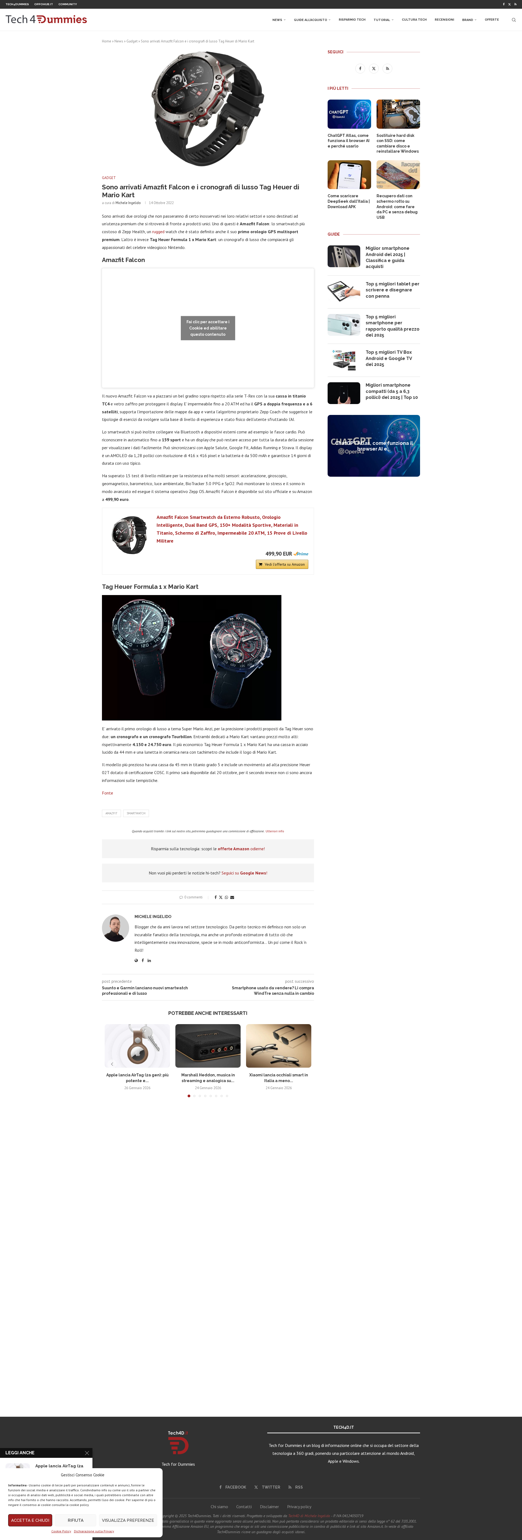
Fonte (107, 793)
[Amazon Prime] (300, 554)
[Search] (514, 20)
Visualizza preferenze (128, 1520)
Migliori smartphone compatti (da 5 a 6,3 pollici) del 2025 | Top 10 (392, 391)
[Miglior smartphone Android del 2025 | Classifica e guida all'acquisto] (344, 256)
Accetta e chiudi (30, 1520)
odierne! (241, 848)
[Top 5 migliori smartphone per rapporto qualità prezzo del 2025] (344, 325)
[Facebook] (504, 4)
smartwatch (136, 813)
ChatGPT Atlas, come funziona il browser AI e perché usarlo (348, 140)
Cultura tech (414, 19)
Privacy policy (299, 1506)
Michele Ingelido (128, 203)
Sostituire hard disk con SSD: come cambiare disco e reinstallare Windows (398, 143)
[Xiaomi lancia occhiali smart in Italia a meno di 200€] (278, 1046)
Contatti (244, 1506)
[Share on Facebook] (216, 897)
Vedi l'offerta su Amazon (285, 564)
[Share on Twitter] (221, 897)
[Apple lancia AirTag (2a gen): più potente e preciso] (137, 1046)
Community (67, 4)
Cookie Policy (61, 1531)
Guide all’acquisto (310, 20)
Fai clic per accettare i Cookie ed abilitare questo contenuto (208, 327)
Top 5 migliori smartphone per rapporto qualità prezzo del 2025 (393, 326)
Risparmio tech (352, 19)
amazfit (111, 813)
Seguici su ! (244, 873)
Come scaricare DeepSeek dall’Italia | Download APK (349, 201)
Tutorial (382, 20)
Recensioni (444, 19)
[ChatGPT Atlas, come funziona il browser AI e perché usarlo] (349, 114)
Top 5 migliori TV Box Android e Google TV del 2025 (389, 358)
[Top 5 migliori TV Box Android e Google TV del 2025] (344, 360)
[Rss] (515, 4)
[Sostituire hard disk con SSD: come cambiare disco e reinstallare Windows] (398, 114)
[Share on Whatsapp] (226, 897)
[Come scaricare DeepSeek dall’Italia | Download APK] (349, 174)
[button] (112, 1064)
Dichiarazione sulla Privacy (94, 1531)
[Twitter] (509, 4)
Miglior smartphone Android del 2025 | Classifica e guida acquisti (387, 257)
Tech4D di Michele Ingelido (309, 1515)
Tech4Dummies (17, 4)
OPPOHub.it (43, 4)
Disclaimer (269, 1506)
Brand (467, 20)
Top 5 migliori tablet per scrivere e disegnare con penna (393, 290)
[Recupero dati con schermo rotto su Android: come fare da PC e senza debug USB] (398, 174)
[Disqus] (208, 1182)
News (277, 20)
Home (106, 41)
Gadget (132, 41)
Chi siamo (219, 1506)
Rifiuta (75, 1520)
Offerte (492, 19)
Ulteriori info (275, 831)
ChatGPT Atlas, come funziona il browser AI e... (374, 446)
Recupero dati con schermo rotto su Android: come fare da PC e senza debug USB (397, 206)
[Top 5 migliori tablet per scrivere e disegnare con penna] (344, 292)
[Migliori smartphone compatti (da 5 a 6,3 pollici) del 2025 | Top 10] (344, 393)
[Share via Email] (232, 897)
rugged (159, 231)
